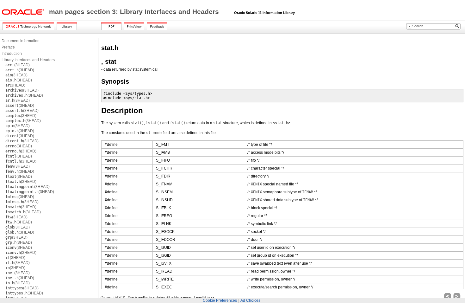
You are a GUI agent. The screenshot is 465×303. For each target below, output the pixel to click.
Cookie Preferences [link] (220, 300)
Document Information (21, 41)
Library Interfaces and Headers (28, 60)
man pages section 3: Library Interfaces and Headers (135, 12)
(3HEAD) (17, 65)
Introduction (12, 53)
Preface (8, 47)
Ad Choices (250, 300)
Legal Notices (204, 297)
